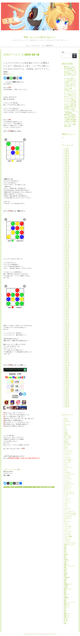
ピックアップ (67, 508)
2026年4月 (66, 152)
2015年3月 (66, 357)
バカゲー (66, 503)
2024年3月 (66, 180)
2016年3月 (66, 337)
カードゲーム (67, 462)
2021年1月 (66, 242)
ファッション (67, 510)
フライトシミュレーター (70, 515)
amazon (66, 418)
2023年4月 (66, 198)
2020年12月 (66, 244)
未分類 (65, 585)
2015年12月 (66, 342)
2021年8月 (66, 230)
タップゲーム (67, 488)
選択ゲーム (66, 615)
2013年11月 (66, 383)
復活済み (66, 559)
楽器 (65, 590)
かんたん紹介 (67, 444)
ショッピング (67, 482)
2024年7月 (66, 173)
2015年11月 (66, 344)
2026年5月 (66, 150)
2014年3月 (66, 377)
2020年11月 (66, 245)
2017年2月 (66, 319)
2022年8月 (66, 211)
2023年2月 (66, 201)
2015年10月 (66, 346)
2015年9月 (66, 347)
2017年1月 (66, 321)
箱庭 (65, 600)
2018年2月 (66, 300)
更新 (65, 580)
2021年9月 (66, 229)
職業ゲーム (66, 603)
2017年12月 (66, 303)
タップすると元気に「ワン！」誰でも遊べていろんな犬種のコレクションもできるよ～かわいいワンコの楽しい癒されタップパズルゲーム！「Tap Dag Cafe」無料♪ (70, 83)
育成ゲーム (66, 605)
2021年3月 (66, 239)
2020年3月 (66, 258)
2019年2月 (66, 280)
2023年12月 (66, 184)
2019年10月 (66, 267)
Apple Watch (67, 421)
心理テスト (66, 561)
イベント (66, 455)
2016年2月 (66, 339)
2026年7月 (66, 148)
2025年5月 (66, 160)
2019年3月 (66, 278)
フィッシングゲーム (69, 511)
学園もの (66, 554)
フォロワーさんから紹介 (70, 513)
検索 (63, 52)
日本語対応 (43, 486)
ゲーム (34, 486)
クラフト (66, 465)
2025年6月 (66, 158)
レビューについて (35, 45)
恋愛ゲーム (66, 564)
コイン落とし (67, 472)
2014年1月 (66, 380)
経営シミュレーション (69, 602)
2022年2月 (66, 221)
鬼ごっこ (66, 622)
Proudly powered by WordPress (31, 634)
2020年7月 (66, 252)
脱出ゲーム (66, 607)
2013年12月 (66, 382)
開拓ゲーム (66, 617)
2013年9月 (66, 387)
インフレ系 (66, 457)
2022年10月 (66, 207)
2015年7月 (66, 351)
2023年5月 (66, 196)
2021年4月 (66, 237)
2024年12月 (66, 166)
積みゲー (66, 599)
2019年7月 (66, 272)
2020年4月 (66, 257)
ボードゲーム (67, 521)
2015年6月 (66, 352)
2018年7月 (66, 291)
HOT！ (65, 426)
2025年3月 (66, 161)
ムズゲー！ (66, 529)
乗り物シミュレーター (69, 544)
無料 (49, 486)
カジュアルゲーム (27, 486)
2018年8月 (66, 290)
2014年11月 (66, 364)
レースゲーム (67, 541)
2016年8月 (66, 329)
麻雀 (65, 623)
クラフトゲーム (68, 467)
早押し (65, 579)
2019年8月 (66, 270)
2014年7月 (66, 370)
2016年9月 (66, 327)
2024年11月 (66, 168)
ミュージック (67, 528)
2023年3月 (66, 199)
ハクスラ (66, 500)
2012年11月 (66, 403)
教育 (65, 576)
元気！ (65, 549)
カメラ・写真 (67, 460)
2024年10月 (66, 170)
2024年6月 (66, 175)
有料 (65, 582)
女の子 (65, 552)
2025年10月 (66, 155)
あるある (66, 434)
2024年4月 (66, 178)
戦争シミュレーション (69, 566)
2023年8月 (66, 191)
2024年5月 (66, 176)
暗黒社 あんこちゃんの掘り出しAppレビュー (40, 37)
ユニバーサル (67, 533)
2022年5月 (66, 216)
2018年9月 (66, 288)
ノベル (65, 497)
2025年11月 (66, 153)
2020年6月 (66, 254)
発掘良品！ (66, 597)
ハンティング (67, 502)
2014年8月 (66, 369)
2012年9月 (66, 406)
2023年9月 (66, 189)
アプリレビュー (18, 486)
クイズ (65, 464)
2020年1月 (66, 262)
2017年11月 (66, 304)
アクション (66, 449)
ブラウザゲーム (68, 516)
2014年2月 (66, 378)
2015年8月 (66, 349)
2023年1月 (66, 203)
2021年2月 (66, 240)
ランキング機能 (68, 536)
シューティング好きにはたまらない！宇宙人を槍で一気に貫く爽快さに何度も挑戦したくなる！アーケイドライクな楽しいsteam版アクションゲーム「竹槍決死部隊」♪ (70, 108)
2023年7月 (66, 193)
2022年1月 (66, 222)
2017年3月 (66, 318)
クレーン (66, 469)
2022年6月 (66, 214)
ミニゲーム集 (67, 526)
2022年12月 (66, 204)
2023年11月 (66, 186)
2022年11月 (66, 206)
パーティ (66, 506)
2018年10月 (66, 286)
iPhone (12, 486)
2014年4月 (66, 375)
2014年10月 (66, 365)
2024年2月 (66, 181)
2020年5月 (66, 255)
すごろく (66, 446)
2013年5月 (66, 393)
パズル (38, 486)
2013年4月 (66, 395)
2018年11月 (66, 285)
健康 (65, 548)
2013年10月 (66, 385)
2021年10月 (66, 227)
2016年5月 (66, 334)
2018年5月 (66, 295)
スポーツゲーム (68, 487)
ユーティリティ (68, 534)
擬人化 (65, 572)
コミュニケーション (69, 474)
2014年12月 (66, 362)
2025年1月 (66, 165)
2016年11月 (66, 324)
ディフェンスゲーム (69, 492)
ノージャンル (67, 498)
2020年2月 (66, 260)
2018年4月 (66, 296)
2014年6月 (66, 372)
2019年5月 (66, 275)
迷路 (65, 612)
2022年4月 (66, 217)
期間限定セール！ (68, 584)
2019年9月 (66, 268)
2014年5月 (66, 374)
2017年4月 (66, 316)
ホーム (27, 45)
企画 (65, 546)
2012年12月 (66, 401)
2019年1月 (66, 281)
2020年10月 (66, 247)
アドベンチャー (68, 452)
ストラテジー (67, 485)
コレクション (67, 475)
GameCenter (6, 486)
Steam (65, 431)
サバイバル (66, 477)
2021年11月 (66, 226)
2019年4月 (66, 277)
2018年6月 (66, 293)
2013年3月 (66, 397)
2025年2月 (66, 163)
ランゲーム (66, 538)
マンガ (65, 523)
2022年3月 (66, 219)
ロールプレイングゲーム (70, 543)
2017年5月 (66, 314)
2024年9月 (66, 171)
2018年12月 (66, 283)
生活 (65, 595)
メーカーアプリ (68, 531)
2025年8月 (66, 157)
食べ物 (65, 618)
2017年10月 (66, 306)
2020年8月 (66, 250)
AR (64, 423)
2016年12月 (66, 323)
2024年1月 (66, 183)
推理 (65, 571)
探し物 (65, 569)
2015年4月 (66, 355)
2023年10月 (66, 188)
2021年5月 (66, 235)
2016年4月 (66, 336)
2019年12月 (66, 263)
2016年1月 (66, 341)
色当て (65, 610)
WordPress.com (52, 634)
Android (66, 419)
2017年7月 (66, 311)
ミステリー (66, 525)
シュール (66, 480)
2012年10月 (66, 405)
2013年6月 (66, 392)
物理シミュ (66, 594)
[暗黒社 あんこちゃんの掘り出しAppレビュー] (40, 16)
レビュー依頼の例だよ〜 (48, 45)
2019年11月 (66, 265)
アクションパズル (68, 451)
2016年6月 (66, 332)
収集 (65, 551)
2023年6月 (66, 194)
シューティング (68, 479)
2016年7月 (66, 331)
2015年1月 (66, 360)
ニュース (66, 495)
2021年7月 (66, 232)
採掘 (65, 567)
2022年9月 (66, 209)
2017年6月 (66, 313)
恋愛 (65, 562)
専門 (65, 557)
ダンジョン (66, 490)
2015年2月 (66, 359)
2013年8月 (66, 388)
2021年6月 (66, 234)
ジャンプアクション (69, 483)
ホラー (65, 520)
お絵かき (66, 442)
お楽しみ (66, 441)
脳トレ (52, 486)
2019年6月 (66, 273)
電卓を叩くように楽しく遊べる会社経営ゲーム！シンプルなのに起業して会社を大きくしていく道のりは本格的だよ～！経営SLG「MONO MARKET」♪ (70, 71)
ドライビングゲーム (69, 493)
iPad (65, 428)
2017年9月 (66, 308)
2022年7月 (66, 212)
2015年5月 (66, 354)
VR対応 (65, 432)
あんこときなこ (68, 436)
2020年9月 (66, 249)
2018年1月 (66, 301)
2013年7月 (66, 390)
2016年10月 (66, 326)
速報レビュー (67, 613)
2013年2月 (66, 398)
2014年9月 (66, 367)
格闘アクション (68, 589)
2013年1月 (66, 400)
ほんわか (66, 447)
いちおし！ (66, 439)
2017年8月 (66, 309)
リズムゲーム (67, 539)
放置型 (65, 574)
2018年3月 (66, 298)
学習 (65, 556)
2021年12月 (66, 224)
